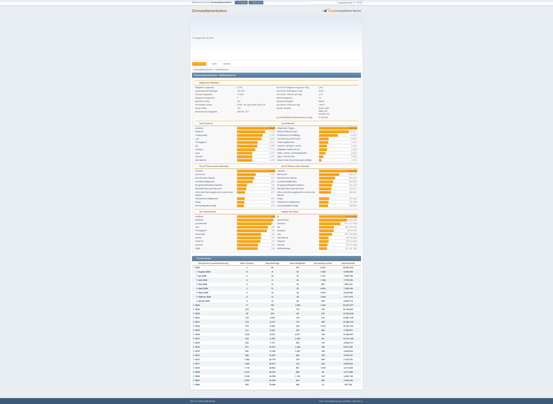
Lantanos (199, 128)
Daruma (198, 156)
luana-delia (200, 234)
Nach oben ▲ (358, 401)
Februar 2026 (204, 297)
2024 (197, 309)
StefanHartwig (283, 248)
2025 (197, 305)
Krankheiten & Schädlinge (288, 135)
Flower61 (199, 131)
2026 (197, 267)
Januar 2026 (204, 301)
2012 (197, 359)
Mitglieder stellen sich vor (288, 149)
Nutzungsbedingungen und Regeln (337, 401)
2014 (197, 351)
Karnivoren (200, 174)
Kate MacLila (200, 160)
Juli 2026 (202, 276)
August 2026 (204, 271)
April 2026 (203, 288)
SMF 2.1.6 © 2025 (196, 401)
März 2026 (203, 292)
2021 (197, 322)
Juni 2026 (202, 280)
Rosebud (199, 149)
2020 (197, 326)
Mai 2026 (202, 284)
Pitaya (198, 202)
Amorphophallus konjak (205, 205)
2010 (197, 368)
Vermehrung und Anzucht (288, 138)
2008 (197, 376)
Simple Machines (209, 401)
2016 (197, 342)
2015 (197, 347)
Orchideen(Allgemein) (205, 181)
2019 (197, 330)
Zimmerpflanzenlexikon (209, 11)
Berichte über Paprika (205, 178)
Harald (198, 237)
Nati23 (321, 101)
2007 (197, 380)
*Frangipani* (201, 142)
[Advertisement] (287, 38)
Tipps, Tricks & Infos (286, 156)
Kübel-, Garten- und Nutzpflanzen (292, 153)
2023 (197, 313)
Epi (196, 146)
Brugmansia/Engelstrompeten (208, 185)
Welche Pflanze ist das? (287, 131)
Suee (197, 153)
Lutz (197, 138)
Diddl (197, 248)
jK (278, 216)
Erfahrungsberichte (286, 142)
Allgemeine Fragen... (286, 128)
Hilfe (321, 401)
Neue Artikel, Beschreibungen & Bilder (294, 160)
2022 (197, 317)
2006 (197, 384)
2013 (197, 355)
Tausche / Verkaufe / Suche (289, 146)
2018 (197, 334)
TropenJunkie (201, 135)
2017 (197, 338)
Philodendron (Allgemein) (206, 198)
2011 (197, 363)
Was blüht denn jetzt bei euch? (208, 188)
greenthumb (201, 223)
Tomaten (199, 171)
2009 (197, 372)
